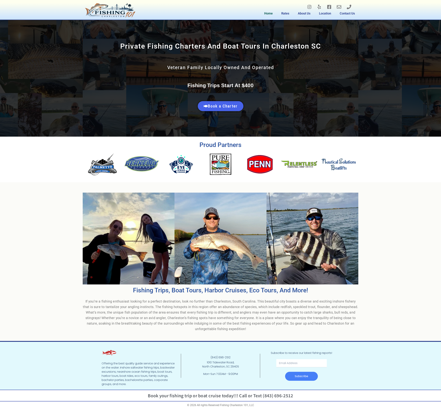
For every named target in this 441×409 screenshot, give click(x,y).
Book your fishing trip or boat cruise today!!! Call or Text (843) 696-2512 (220, 395)
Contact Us (347, 13)
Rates (285, 13)
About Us (304, 13)
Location (325, 13)
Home (268, 13)
